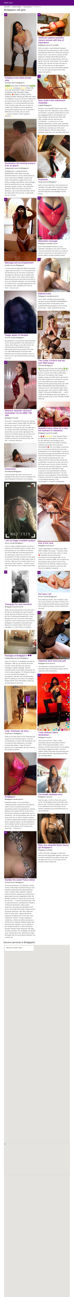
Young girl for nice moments (18, 604)
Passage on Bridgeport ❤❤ (18, 655)
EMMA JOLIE (8, 3)
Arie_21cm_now (45, 543)
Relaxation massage (47, 241)
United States (16, 6)
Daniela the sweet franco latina (20, 880)
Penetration (10, 469)
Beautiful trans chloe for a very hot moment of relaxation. (53, 429)
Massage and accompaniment (19, 263)
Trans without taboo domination (48, 733)
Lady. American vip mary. (17, 731)
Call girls (7, 6)
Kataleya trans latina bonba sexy (18, 79)
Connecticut (27, 6)
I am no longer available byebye (20, 540)
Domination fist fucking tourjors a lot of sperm (20, 164)
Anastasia (43, 179)
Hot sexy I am (44, 594)
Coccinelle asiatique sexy (50, 794)
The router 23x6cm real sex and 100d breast (51, 361)
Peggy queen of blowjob (16, 335)
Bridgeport (10, 797)
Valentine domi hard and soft (52, 661)
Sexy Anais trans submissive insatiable (51, 101)
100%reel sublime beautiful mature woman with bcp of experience (51, 40)
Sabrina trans (44, 293)
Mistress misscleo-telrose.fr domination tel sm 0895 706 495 (18, 413)
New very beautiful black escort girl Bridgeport (53, 846)
